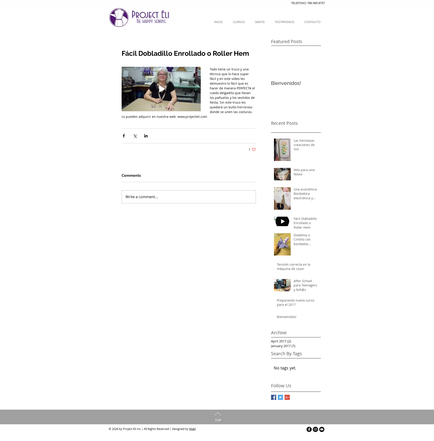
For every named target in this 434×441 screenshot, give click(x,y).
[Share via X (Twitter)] (135, 136)
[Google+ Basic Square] (287, 397)
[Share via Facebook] (124, 136)
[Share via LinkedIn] (146, 136)
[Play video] (161, 89)
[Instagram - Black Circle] (315, 429)
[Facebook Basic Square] (273, 397)
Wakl (192, 429)
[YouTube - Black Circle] (321, 429)
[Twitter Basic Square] (280, 397)
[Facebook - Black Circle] (309, 429)
